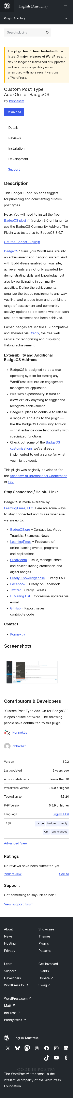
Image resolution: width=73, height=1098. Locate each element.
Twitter (15, 590)
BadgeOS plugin (16, 220)
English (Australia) (27, 1038)
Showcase (46, 929)
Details (13, 128)
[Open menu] (66, 6)
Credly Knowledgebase (27, 578)
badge (40, 823)
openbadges (59, 831)
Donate (46, 978)
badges (51, 823)
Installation (16, 148)
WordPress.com (18, 998)
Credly (34, 333)
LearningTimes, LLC (18, 508)
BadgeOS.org (20, 530)
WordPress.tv (16, 985)
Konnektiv (17, 634)
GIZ (11, 482)
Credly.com (18, 560)
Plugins (44, 943)
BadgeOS (11, 251)
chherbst (19, 746)
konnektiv (16, 101)
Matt (9, 1006)
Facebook (18, 584)
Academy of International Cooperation (38, 476)
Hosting (10, 943)
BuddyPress (15, 1020)
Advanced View (16, 843)
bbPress (12, 1013)
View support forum (18, 904)
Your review (12, 874)
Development (18, 159)
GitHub (15, 608)
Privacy (9, 951)
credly (63, 823)
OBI (46, 831)
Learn (8, 964)
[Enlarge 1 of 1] (63, 658)
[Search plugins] (47, 32)
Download (14, 112)
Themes (44, 936)
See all (64, 874)
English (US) (61, 814)
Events (44, 971)
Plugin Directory (15, 18)
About (8, 929)
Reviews (14, 138)
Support (14, 169)
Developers (12, 978)
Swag (45, 985)
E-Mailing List (20, 596)
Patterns (45, 951)
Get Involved (48, 964)
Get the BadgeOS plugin (22, 242)
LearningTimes (20, 542)
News (8, 936)
